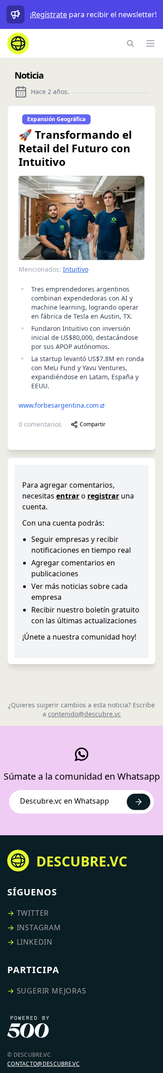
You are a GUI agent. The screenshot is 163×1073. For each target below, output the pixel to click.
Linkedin (35, 942)
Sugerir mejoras (51, 991)
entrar (67, 496)
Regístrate (49, 14)
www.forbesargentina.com (59, 405)
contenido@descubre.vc (84, 714)
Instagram (39, 927)
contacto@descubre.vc (43, 1064)
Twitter (33, 913)
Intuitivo (75, 269)
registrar (103, 496)
